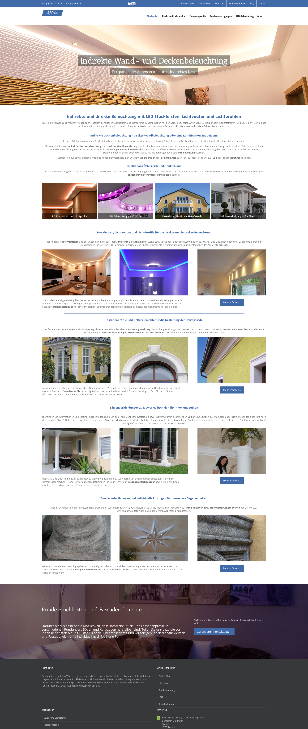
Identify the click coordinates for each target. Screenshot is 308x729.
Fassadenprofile (52, 724)
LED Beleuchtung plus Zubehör (126, 216)
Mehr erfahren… (232, 302)
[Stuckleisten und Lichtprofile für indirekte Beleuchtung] (69, 184)
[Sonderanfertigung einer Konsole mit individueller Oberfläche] (231, 516)
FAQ (160, 697)
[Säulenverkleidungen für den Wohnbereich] (231, 429)
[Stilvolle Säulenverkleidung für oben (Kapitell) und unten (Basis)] (76, 429)
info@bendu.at (73, 3)
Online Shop (164, 676)
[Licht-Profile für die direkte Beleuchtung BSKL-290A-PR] (231, 251)
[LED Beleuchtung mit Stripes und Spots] (125, 184)
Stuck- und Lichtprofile (55, 717)
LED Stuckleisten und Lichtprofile (69, 216)
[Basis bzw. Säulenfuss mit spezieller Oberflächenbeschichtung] (76, 516)
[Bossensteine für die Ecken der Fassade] (76, 338)
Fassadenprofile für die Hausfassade (182, 216)
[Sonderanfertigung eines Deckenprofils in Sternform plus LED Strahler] (154, 516)
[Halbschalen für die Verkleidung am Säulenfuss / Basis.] (154, 429)
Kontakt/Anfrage (166, 704)
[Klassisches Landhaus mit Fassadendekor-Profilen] (182, 184)
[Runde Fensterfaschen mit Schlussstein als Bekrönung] (154, 338)
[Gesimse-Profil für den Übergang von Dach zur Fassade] (231, 338)
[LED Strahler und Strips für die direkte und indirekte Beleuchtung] (76, 251)
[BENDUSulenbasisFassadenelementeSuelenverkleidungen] (238, 184)
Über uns (163, 683)
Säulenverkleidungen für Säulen (238, 216)
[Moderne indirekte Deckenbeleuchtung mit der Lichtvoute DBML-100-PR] (154, 251)
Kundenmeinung (166, 690)
